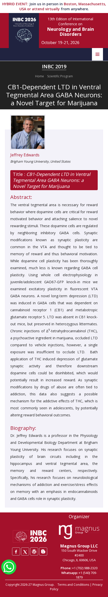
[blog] (43, 551)
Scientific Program (60, 76)
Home (39, 76)
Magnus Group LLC (79, 546)
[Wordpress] (34, 551)
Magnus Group (43, 584)
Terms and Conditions (73, 584)
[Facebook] (16, 551)
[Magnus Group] (79, 531)
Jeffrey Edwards (24, 155)
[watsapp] (8, 566)
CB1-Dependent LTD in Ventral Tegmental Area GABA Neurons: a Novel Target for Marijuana (51, 180)
